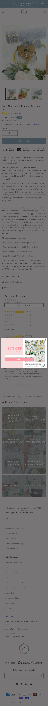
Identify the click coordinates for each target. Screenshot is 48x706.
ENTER (19, 359)
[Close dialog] (45, 340)
